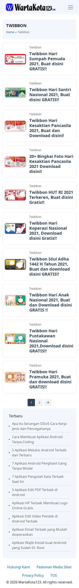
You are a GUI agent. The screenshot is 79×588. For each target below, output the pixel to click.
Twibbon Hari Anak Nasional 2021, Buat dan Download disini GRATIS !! (50, 302)
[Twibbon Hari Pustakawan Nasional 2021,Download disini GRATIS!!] (15, 338)
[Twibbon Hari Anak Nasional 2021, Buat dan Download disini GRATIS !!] (15, 300)
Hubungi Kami (18, 567)
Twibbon (35, 47)
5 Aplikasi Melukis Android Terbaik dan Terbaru (39, 452)
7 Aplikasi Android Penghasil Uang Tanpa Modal (39, 466)
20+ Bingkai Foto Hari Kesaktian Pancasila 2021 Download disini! (51, 163)
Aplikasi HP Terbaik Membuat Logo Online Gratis (40, 505)
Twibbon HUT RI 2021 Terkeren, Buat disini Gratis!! (51, 197)
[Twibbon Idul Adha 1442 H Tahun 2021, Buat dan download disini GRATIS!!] (15, 264)
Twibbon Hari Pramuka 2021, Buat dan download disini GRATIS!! (50, 379)
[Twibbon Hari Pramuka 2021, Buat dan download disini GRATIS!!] (15, 377)
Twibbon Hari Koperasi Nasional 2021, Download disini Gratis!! (48, 230)
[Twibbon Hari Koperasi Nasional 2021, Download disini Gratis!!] (15, 228)
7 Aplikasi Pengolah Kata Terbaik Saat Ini (38, 479)
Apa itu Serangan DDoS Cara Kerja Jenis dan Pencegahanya (39, 426)
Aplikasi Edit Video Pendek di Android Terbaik (35, 519)
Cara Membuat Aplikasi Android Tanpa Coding (37, 439)
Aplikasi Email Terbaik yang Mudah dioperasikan (39, 532)
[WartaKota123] (30, 7)
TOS (53, 575)
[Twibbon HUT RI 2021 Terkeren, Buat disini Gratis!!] (15, 195)
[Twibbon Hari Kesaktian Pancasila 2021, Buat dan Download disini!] (15, 125)
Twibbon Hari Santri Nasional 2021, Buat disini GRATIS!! (50, 94)
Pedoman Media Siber (54, 567)
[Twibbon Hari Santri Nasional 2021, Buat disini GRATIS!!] (15, 92)
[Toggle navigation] (70, 7)
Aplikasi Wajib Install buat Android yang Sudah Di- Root (39, 545)
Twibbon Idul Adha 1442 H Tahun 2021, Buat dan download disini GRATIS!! (49, 266)
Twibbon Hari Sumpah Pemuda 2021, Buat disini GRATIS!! (47, 61)
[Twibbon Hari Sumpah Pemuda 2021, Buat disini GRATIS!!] (15, 58)
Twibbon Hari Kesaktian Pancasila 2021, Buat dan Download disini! (50, 128)
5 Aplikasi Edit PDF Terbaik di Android (35, 492)
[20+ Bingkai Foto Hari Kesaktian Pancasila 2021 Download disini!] (15, 161)
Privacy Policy (33, 575)
